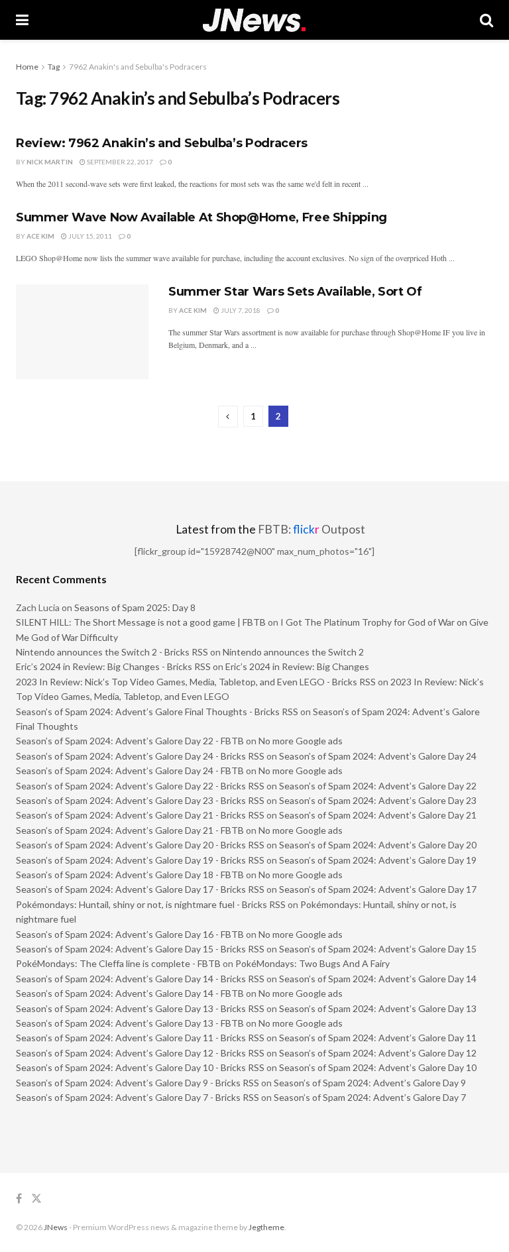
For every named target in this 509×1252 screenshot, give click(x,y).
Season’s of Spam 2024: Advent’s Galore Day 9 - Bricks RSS (137, 1082)
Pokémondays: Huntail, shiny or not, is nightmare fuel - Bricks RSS (151, 904)
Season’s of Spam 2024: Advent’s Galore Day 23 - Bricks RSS (140, 800)
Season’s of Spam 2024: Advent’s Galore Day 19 (378, 860)
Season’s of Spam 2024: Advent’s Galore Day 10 (378, 1067)
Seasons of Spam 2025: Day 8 (135, 607)
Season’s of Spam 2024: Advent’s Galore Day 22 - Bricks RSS (140, 785)
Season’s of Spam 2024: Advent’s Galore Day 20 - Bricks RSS (140, 844)
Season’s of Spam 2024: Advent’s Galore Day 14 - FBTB (130, 993)
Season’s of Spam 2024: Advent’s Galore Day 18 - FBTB (130, 874)
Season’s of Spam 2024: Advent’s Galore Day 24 (378, 756)
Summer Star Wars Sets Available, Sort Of (295, 291)
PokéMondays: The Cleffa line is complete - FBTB (118, 963)
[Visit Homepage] (254, 20)
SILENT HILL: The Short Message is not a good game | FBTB (141, 622)
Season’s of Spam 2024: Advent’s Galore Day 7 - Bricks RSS (137, 1097)
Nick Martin (50, 162)
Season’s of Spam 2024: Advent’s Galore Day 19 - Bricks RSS (140, 860)
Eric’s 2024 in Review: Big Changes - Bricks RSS (113, 666)
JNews (56, 1227)
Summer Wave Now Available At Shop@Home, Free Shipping (201, 217)
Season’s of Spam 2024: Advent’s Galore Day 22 (378, 785)
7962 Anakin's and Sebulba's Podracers (138, 67)
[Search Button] (486, 20)
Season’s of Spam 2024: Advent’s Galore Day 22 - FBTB (130, 740)
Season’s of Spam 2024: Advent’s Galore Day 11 (378, 1037)
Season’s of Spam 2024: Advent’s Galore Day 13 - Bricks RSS (140, 1008)
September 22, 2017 (119, 162)
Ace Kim (40, 236)
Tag (54, 67)
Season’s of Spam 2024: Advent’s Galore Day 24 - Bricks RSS (140, 756)
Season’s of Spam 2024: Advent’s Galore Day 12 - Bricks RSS (140, 1052)
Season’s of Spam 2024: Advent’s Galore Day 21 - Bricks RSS (140, 815)
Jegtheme (266, 1227)
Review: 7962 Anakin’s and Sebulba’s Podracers (162, 143)
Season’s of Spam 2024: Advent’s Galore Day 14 (378, 978)
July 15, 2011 (89, 236)
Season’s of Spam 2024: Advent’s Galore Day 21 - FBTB (130, 830)
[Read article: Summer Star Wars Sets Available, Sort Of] (82, 331)
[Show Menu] (22, 20)
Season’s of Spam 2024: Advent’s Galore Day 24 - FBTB (130, 770)
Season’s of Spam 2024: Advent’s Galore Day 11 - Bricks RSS (140, 1037)
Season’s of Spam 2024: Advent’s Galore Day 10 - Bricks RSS (140, 1067)
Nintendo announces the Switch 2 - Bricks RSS (112, 651)
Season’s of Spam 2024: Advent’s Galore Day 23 (378, 800)
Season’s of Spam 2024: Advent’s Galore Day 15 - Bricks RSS (140, 948)
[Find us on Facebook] (19, 1198)
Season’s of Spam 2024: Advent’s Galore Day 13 (378, 1008)
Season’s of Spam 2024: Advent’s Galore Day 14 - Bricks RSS (140, 978)
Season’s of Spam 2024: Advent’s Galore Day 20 (378, 844)
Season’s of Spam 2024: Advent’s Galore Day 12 (378, 1052)
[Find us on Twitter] (36, 1198)
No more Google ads (300, 740)
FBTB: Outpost (311, 529)
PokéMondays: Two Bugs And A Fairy (312, 963)
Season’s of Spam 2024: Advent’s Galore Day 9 (370, 1082)
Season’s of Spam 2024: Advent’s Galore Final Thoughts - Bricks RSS (157, 711)
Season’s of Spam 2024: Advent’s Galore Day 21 (378, 815)
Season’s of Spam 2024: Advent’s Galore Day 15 (378, 948)
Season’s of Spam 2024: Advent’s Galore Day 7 (370, 1097)
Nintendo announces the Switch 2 (293, 651)
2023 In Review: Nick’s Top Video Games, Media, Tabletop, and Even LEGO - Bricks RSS (196, 681)
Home (27, 67)
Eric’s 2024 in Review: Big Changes (297, 666)
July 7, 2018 (239, 310)
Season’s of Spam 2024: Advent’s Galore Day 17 (378, 889)
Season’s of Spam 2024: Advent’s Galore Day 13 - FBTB (130, 1023)
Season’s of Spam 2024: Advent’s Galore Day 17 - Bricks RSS (140, 889)
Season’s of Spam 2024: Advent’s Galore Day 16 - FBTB (130, 934)
